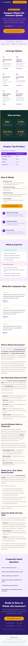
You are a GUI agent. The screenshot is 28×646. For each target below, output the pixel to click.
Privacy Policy (20, 641)
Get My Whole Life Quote (20, 2)
